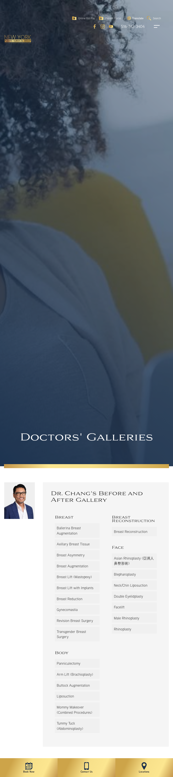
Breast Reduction (69, 599)
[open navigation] (153, 26)
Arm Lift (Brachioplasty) (75, 674)
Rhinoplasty (122, 629)
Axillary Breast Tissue (73, 544)
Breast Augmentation (72, 566)
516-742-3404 (133, 27)
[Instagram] (103, 26)
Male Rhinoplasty (126, 618)
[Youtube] (111, 26)
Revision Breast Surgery (75, 620)
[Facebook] (94, 26)
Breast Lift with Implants (75, 588)
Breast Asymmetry (71, 555)
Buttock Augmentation (73, 685)
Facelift (119, 607)
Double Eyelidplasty (128, 596)
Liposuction (65, 696)
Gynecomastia (67, 609)
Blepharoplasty (125, 574)
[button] (135, 18)
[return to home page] (16, 14)
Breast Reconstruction (130, 531)
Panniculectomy (68, 663)
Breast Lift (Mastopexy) (74, 577)
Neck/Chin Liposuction (130, 585)
